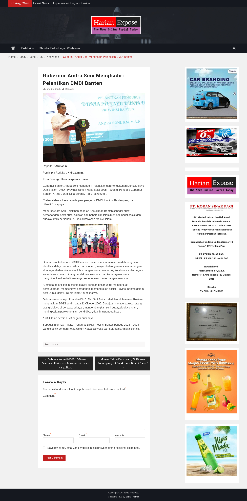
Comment (48, 395)
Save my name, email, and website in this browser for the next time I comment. (93, 447)
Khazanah (53, 344)
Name (46, 435)
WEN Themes (132, 496)
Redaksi (26, 48)
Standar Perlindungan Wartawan (59, 48)
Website (119, 435)
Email (82, 435)
